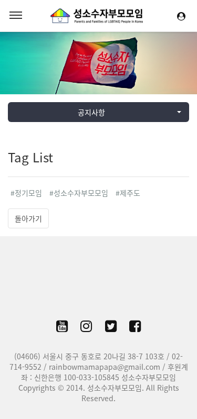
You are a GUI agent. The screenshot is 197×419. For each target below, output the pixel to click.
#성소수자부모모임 (78, 193)
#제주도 (128, 193)
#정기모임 (26, 193)
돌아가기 (28, 218)
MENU (16, 15)
